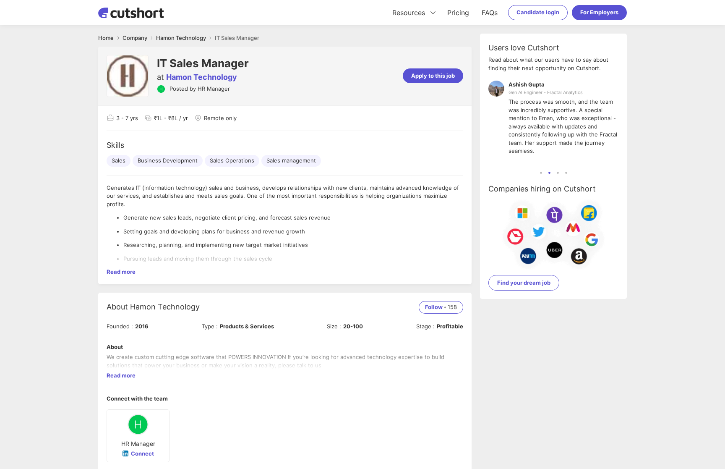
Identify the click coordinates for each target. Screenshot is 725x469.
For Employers (599, 12)
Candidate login (537, 12)
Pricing (458, 12)
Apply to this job (433, 75)
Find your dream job (523, 282)
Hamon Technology (201, 77)
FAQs (490, 12)
